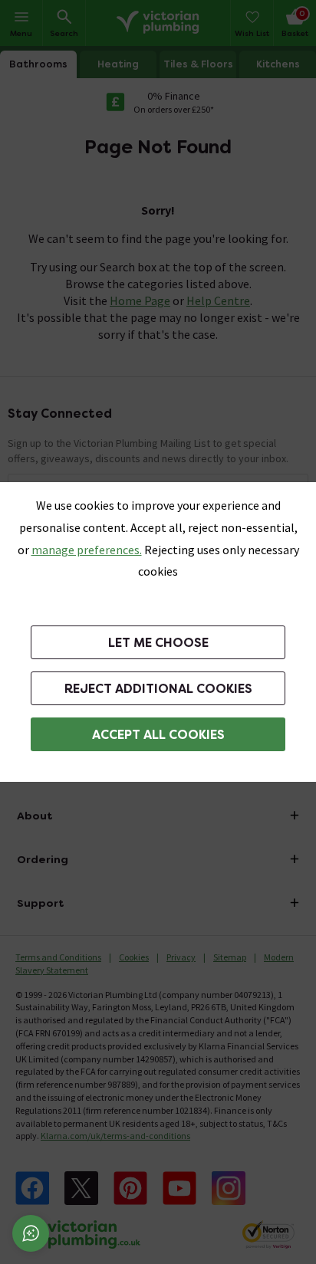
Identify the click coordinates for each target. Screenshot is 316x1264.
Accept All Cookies (158, 735)
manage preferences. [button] (86, 549)
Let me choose (158, 643)
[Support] (30, 1233)
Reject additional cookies (158, 689)
